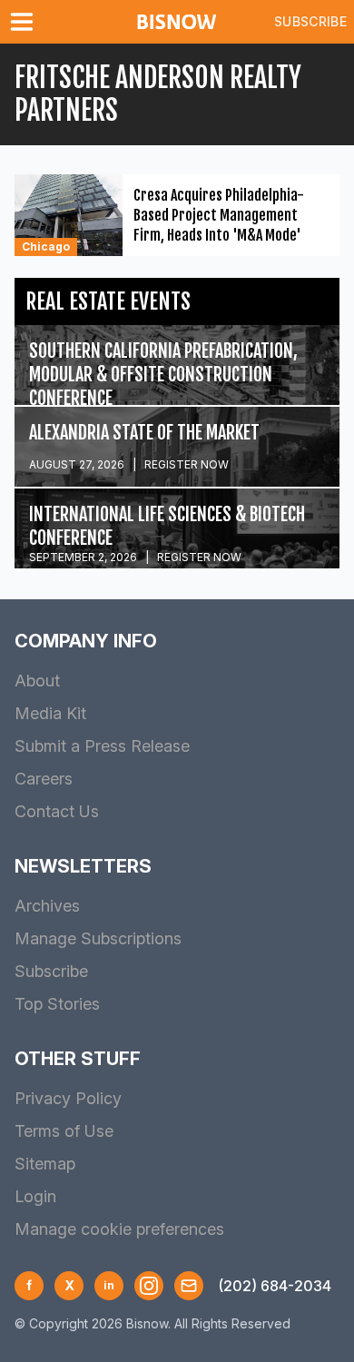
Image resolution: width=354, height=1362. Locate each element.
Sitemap (45, 1163)
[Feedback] (188, 1285)
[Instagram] (148, 1285)
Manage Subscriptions (98, 938)
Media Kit (50, 713)
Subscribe (310, 21)
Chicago (46, 246)
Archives (47, 905)
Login (35, 1196)
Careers (44, 778)
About (37, 680)
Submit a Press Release (102, 745)
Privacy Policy (68, 1098)
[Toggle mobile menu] (25, 22)
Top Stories (57, 1003)
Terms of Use (64, 1130)
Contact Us (57, 811)
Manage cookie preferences (119, 1229)
